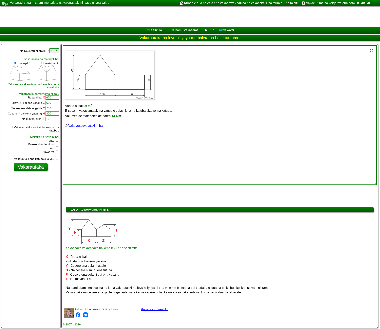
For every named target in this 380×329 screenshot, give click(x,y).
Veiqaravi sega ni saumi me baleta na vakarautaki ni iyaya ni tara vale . (59, 2)
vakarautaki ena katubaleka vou (34, 158)
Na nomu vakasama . (185, 30)
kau (52, 148)
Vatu (52, 140)
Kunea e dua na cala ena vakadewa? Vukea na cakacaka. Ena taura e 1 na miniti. (241, 3)
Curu (211, 30)
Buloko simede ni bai (41, 144)
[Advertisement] (120, 17)
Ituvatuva (49, 151)
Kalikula (156, 30)
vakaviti (228, 30)
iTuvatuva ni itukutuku (154, 309)
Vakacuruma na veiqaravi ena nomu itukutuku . (338, 3)
